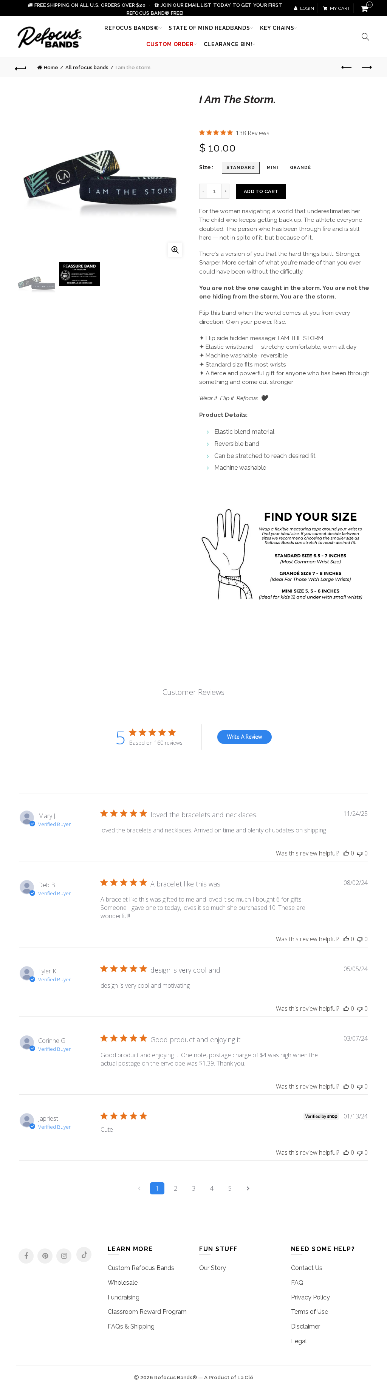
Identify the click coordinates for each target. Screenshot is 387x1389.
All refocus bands (86, 67)
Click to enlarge (175, 250)
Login (307, 8)
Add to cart (261, 191)
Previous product (346, 67)
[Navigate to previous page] (139, 1188)
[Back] (21, 67)
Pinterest (45, 1256)
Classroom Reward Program (147, 1311)
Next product (365, 67)
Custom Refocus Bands (141, 1267)
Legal (299, 1341)
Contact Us (306, 1267)
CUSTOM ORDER (170, 44)
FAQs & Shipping (131, 1326)
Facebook (26, 1256)
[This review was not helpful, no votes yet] (359, 853)
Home (51, 67)
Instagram (63, 1256)
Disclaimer (305, 1326)
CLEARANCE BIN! (228, 44)
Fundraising (123, 1297)
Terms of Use (309, 1311)
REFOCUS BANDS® (131, 28)
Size (205, 167)
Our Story (212, 1267)
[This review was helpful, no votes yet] (346, 853)
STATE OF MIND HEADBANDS (209, 28)
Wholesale (123, 1282)
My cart (340, 8)
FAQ (297, 1282)
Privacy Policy (310, 1297)
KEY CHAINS (277, 28)
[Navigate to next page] (248, 1188)
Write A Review (244, 736)
